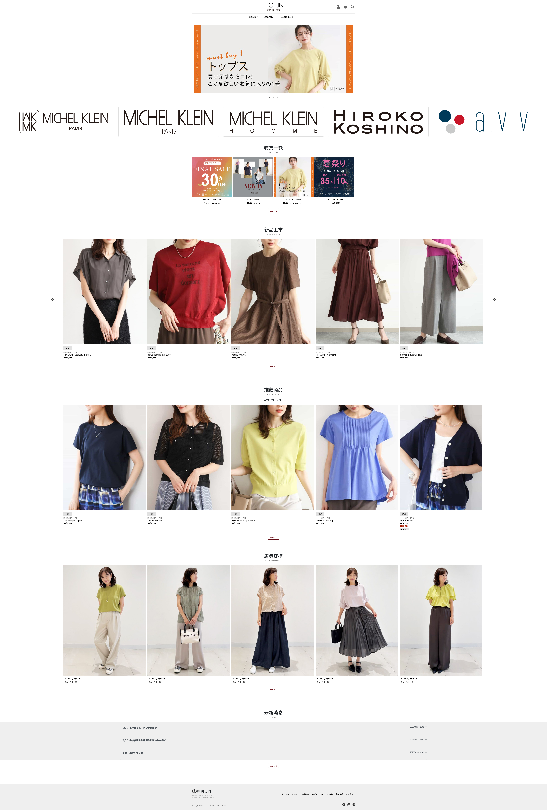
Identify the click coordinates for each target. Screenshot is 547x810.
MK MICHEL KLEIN (70, 352)
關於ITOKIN (317, 794)
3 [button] (273, 97)
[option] (273, 60)
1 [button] (265, 97)
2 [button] (269, 97)
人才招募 (329, 794)
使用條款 (339, 794)
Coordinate (287, 16)
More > (273, 211)
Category (268, 16)
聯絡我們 (204, 791)
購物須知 (296, 794)
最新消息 (306, 794)
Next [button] (494, 299)
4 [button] (277, 97)
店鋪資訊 (285, 794)
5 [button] (282, 97)
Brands (252, 16)
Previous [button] (52, 299)
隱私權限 (350, 794)
